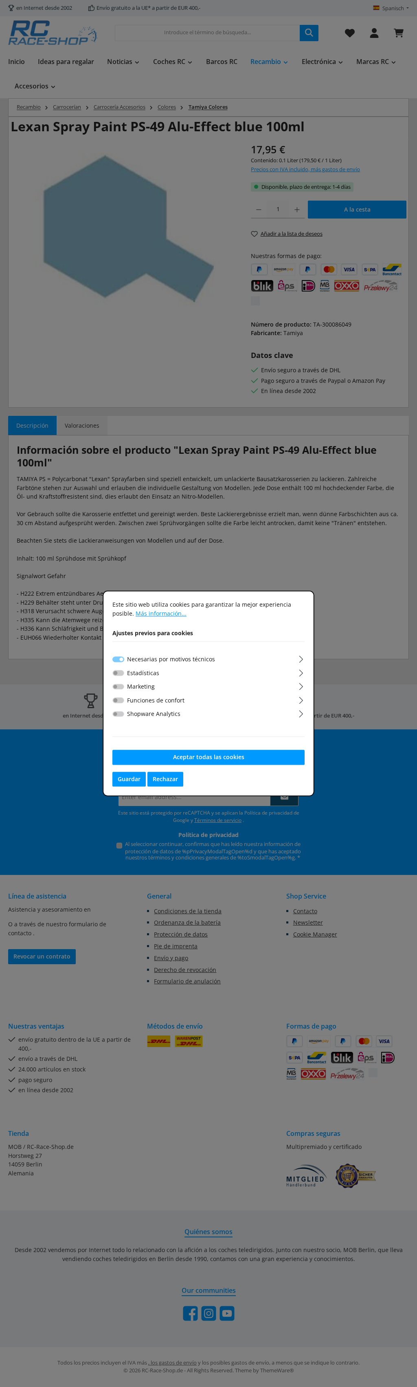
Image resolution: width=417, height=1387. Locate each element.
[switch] (118, 673)
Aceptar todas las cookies (208, 757)
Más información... (161, 613)
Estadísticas (143, 673)
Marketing (141, 686)
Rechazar (165, 779)
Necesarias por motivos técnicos (171, 659)
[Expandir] (301, 658)
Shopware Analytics (153, 714)
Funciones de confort (155, 700)
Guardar (129, 779)
